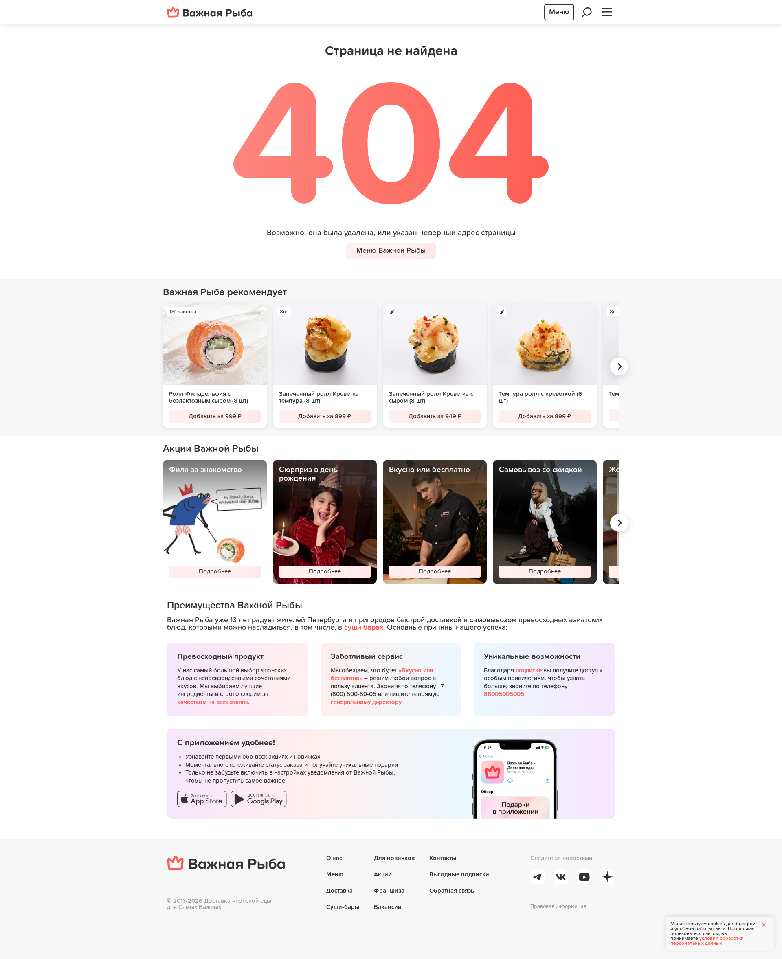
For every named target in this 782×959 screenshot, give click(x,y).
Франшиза (389, 891)
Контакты (442, 858)
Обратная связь (451, 891)
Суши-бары (342, 907)
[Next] (619, 366)
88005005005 (504, 694)
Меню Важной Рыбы (391, 251)
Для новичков (394, 858)
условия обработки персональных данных (707, 941)
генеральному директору (366, 702)
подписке (529, 670)
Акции (383, 874)
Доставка (339, 891)
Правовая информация (558, 906)
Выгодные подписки (459, 874)
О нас (334, 858)
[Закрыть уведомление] (764, 925)
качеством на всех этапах (212, 702)
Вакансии (388, 907)
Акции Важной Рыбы (211, 449)
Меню (334, 874)
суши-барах (363, 627)
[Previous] (159, 366)
